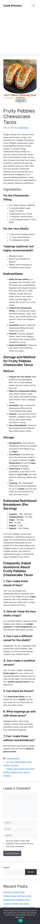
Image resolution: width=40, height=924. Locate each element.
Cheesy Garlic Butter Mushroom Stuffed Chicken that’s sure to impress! (19, 772)
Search (6, 867)
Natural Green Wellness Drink (16, 900)
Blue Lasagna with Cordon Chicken (19, 907)
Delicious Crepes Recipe (14, 892)
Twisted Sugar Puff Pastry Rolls (17, 896)
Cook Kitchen (12, 5)
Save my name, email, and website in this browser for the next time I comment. (19, 844)
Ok (21, 921)
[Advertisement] (20, 32)
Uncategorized (12, 758)
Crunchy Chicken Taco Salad (16, 903)
